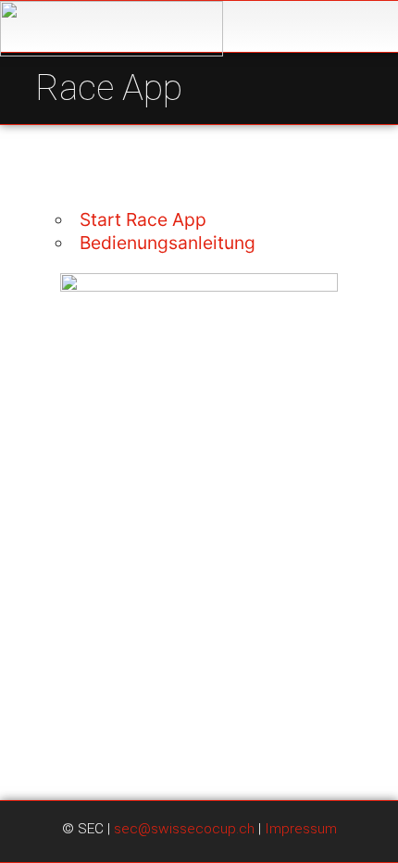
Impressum (301, 828)
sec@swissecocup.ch (184, 828)
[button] (368, 27)
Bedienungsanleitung (167, 242)
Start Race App (143, 219)
